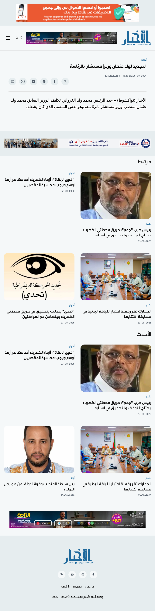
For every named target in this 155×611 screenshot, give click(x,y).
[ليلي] (21, 38)
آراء (72, 477)
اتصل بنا (77, 586)
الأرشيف (65, 586)
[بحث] (17, 37)
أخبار (143, 59)
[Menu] (8, 38)
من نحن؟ (89, 586)
